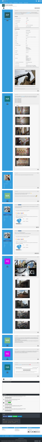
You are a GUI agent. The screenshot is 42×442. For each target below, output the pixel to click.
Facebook (27, 221)
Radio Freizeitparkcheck (7, 381)
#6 (37, 230)
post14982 (16, 421)
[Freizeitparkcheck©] (5, 1)
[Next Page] (11, 8)
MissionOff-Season (11, 421)
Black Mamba (29, 12)
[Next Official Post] (38, 227)
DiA (23, 258)
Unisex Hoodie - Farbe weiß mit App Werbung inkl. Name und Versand (13, 405)
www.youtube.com (34, 367)
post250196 (10, 422)
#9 (37, 349)
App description (17, 430)
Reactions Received (6, 183)
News (4, 186)
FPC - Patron (6, 402)
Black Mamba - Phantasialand (20, 69)
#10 (37, 362)
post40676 (14, 422)
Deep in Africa (19, 13)
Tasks (4, 187)
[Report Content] (38, 90)
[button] (41, 1)
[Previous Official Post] (36, 253)
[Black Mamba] (25, 77)
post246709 (5, 422)
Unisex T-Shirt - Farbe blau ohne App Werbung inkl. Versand (12, 399)
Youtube (24, 221)
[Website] (11, 207)
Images (4, 219)
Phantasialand (20, 364)
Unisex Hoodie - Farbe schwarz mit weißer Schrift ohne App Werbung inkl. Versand (15, 408)
